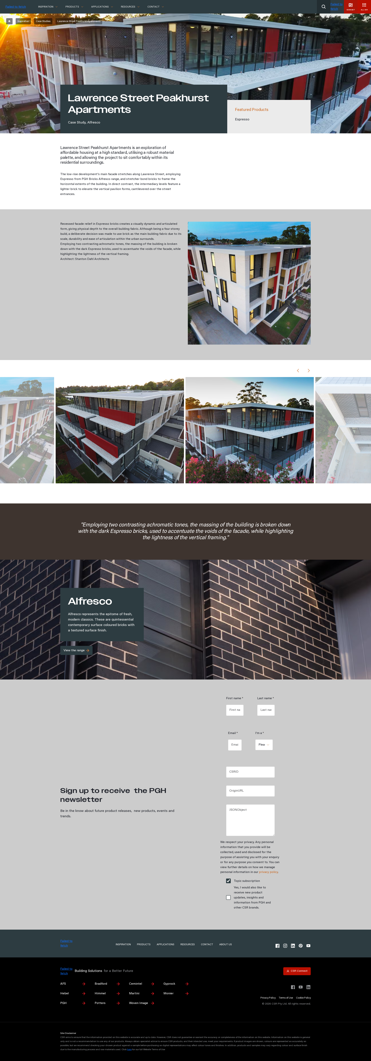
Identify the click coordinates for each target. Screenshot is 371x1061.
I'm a (259, 733)
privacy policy (268, 872)
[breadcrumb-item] (9, 21)
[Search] (323, 7)
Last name (265, 698)
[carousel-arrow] (298, 371)
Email (233, 733)
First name (234, 698)
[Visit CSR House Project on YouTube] (300, 987)
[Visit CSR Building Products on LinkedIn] (308, 987)
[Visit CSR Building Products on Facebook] (293, 987)
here (129, 1049)
